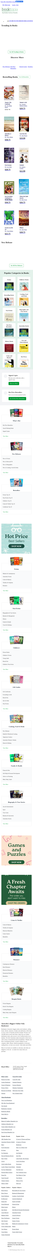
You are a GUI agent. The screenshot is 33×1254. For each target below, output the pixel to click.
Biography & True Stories (16, 802)
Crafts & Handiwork (17, 1198)
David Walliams (5, 1196)
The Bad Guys (19, 1169)
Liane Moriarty (5, 1212)
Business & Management (18, 1193)
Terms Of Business (5, 1085)
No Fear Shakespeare (6, 1169)
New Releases (16, 454)
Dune (17, 1150)
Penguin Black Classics (6, 1172)
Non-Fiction (16, 608)
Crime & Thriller (16, 920)
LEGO (3, 1161)
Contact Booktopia (5, 1082)
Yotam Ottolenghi (5, 1234)
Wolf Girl (18, 1183)
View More (5, 436)
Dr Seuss (3, 1150)
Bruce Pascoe (4, 1193)
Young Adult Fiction (17, 1232)
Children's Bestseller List (7, 1124)
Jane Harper (4, 1210)
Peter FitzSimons (5, 1218)
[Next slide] (3, 46)
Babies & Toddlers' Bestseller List (9, 1121)
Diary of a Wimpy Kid (21, 1147)
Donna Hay (4, 1201)
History (14, 1207)
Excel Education (5, 1147)
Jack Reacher (19, 1153)
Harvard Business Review (7, 1156)
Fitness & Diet (15, 1204)
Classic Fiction (15, 1218)
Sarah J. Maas (4, 1223)
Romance (16, 960)
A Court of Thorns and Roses (23, 1139)
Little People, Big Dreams (22, 1158)
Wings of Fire (19, 1180)
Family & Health (16, 766)
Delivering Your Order (18, 1090)
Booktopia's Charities (6, 1108)
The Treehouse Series (21, 1172)
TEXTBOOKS (17, 21)
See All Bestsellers (24, 77)
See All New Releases (16, 265)
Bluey (2, 1144)
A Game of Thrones (21, 1142)
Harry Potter (4, 1158)
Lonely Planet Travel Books (8, 1167)
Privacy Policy (4, 1087)
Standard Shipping (17, 1082)
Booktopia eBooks (5, 1111)
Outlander (18, 1167)
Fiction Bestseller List (6, 1129)
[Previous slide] (6, 46)
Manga (13, 1226)
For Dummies (4, 1153)
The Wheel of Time (21, 1175)
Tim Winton (4, 1229)
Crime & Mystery (16, 1215)
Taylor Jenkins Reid (6, 1226)
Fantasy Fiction (16, 1221)
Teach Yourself (4, 1178)
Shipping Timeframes (18, 1087)
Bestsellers (16, 490)
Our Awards (4, 1106)
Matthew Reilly (5, 1215)
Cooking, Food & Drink (16, 726)
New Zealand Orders (17, 1093)
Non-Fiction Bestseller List (7, 1132)
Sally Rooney (4, 1221)
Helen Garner (4, 1207)
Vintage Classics (5, 1180)
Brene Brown (4, 1190)
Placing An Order (5, 1079)
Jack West (18, 1156)
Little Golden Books (6, 1164)
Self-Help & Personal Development (20, 1210)
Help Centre (12, 1)
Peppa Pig (3, 1175)
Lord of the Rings (20, 1161)
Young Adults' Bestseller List (8, 1126)
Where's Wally (4, 1183)
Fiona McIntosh (5, 1204)
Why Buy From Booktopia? (8, 1103)
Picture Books (15, 1229)
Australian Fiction (16, 1212)
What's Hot (16, 421)
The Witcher (19, 1178)
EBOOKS (23, 21)
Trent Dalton (4, 1232)
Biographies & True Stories (18, 1190)
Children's (16, 648)
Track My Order (5, 1)
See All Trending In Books (16, 52)
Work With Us (4, 1114)
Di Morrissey (4, 1198)
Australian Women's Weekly (8, 1142)
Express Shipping (17, 1085)
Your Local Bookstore (6, 1100)
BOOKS (11, 21)
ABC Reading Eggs (6, 1139)
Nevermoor (19, 1164)
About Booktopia (6, 1097)
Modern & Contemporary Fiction (20, 1223)
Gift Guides (16, 687)
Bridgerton (18, 1144)
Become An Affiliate (6, 1090)
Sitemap (3, 1093)
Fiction (16, 569)
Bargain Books (16, 999)
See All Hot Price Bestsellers (17, 398)
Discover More (14, 383)
